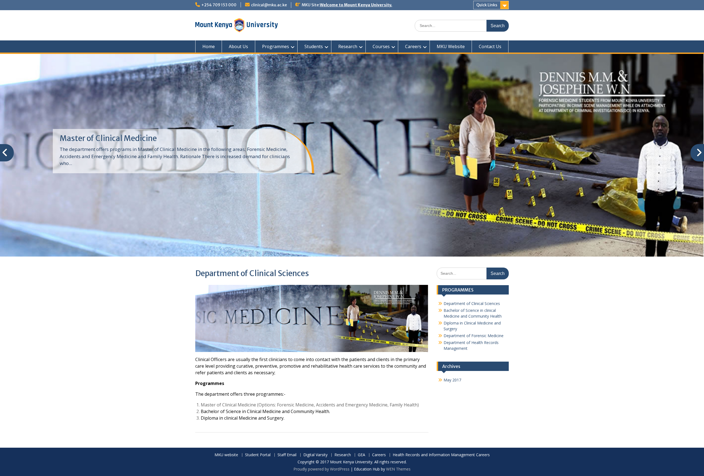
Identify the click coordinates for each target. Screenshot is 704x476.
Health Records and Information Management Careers (441, 455)
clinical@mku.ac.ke (269, 4)
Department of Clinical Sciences (472, 303)
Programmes (275, 46)
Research (347, 46)
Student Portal (258, 455)
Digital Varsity (315, 455)
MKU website (226, 455)
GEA (361, 455)
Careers (413, 46)
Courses (381, 46)
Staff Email (286, 455)
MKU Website (451, 46)
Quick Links (486, 4)
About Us (238, 46)
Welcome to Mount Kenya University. (356, 4)
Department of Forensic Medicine (474, 335)
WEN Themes (398, 469)
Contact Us (490, 46)
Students (313, 46)
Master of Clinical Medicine (108, 138)
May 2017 (452, 380)
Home (208, 46)
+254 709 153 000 (219, 4)
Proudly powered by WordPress (321, 469)
